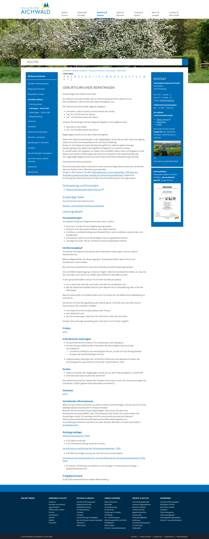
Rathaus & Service (102, 14)
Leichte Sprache (145, 536)
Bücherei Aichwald (138, 507)
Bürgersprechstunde (36, 89)
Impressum (32, 167)
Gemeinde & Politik (82, 14)
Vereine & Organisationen (141, 504)
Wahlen (51, 520)
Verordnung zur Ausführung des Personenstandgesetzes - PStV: (92, 448)
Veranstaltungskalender (140, 502)
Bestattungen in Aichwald (38, 142)
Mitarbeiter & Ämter (36, 94)
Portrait (51, 512)
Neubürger (165, 498)
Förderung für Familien (112, 512)
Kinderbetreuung (110, 507)
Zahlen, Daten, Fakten (56, 510)
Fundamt (31, 148)
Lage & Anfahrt (54, 507)
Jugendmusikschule (139, 512)
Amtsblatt (32, 126)
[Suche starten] (185, 62)
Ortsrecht (32, 121)
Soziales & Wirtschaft (174, 14)
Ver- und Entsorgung (111, 517)
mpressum (158, 536)
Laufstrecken (137, 515)
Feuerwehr (52, 523)
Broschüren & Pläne (167, 507)
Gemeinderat (53, 515)
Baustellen (108, 504)
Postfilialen (108, 515)
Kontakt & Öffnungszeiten (38, 83)
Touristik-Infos (137, 525)
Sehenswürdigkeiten (139, 517)
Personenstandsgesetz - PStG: (76, 435)
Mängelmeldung (35, 116)
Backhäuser (136, 520)
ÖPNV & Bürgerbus (167, 512)
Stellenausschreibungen (38, 132)
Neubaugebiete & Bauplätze (170, 517)
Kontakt (134, 536)
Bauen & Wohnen (110, 502)
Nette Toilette (109, 525)
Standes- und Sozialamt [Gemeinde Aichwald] (83, 206)
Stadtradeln (136, 528)
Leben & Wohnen (120, 14)
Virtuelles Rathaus (35, 99)
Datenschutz (33, 172)
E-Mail (159, 124)
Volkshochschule (138, 510)
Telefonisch (161, 122)
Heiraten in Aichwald (36, 137)
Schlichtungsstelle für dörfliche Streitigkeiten (115, 521)
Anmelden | (125, 536)
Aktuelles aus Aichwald (57, 504)
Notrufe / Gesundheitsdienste (115, 528)
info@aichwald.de (167, 100)
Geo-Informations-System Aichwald (38, 160)
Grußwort (52, 502)
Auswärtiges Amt (70, 425)
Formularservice (35, 104)
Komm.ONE (48, 536)
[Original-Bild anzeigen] (167, 221)
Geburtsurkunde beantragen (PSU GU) (83, 189)
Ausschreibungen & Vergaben (40, 153)
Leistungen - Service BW (39, 108)
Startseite (67, 71)
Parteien (52, 517)
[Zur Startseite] (36, 8)
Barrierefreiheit (182, 536)
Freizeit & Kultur (138, 14)
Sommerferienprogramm (141, 523)
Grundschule (109, 510)
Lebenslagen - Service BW (39, 112)
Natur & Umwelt (155, 14)
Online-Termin (64, 14)
